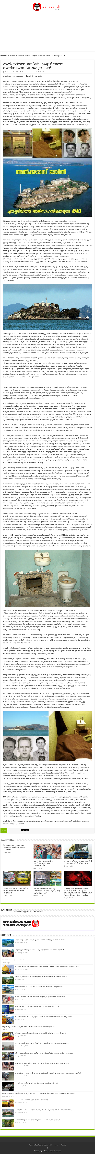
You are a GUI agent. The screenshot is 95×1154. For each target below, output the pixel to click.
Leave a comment (28, 72)
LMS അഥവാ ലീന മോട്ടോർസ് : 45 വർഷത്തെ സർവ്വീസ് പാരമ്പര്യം (16, 890)
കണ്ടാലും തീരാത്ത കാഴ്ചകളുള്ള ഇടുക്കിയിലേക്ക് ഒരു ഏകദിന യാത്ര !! (41, 976)
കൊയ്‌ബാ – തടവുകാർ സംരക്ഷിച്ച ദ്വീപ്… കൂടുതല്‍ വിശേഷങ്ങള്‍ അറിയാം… (44, 1110)
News (10, 55)
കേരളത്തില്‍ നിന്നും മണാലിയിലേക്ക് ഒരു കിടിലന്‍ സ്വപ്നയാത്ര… (39, 986)
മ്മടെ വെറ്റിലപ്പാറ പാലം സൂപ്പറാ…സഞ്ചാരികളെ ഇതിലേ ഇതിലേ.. (40, 940)
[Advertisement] (47, 30)
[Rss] (47, 1147)
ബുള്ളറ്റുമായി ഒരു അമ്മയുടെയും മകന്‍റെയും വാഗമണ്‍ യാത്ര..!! (39, 950)
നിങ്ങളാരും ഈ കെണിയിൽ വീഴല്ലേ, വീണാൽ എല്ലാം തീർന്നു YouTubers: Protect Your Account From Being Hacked (78, 891)
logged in (26, 912)
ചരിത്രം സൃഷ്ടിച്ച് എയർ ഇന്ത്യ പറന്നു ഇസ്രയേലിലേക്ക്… (37, 1083)
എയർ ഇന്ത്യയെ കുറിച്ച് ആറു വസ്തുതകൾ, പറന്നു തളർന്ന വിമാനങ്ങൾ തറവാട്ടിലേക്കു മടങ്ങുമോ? (38, 1093)
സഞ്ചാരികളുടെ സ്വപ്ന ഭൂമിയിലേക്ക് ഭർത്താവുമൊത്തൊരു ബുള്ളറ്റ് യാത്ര (43, 1016)
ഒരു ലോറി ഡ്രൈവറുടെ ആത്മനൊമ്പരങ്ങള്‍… (33, 1100)
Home (4, 55)
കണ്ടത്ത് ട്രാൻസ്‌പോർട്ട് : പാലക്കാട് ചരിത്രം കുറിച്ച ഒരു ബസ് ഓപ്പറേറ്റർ (47, 890)
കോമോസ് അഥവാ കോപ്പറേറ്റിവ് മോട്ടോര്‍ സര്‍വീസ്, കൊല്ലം (78, 862)
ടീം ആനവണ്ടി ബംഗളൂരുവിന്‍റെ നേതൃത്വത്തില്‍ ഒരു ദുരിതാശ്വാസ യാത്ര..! (44, 1053)
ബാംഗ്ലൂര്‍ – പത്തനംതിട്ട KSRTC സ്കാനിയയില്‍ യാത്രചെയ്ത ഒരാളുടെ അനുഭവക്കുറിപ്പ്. (48, 1073)
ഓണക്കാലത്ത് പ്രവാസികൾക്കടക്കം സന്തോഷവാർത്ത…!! (37, 1006)
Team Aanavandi (44, 1145)
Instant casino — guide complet (13, 960)
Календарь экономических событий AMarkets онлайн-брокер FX (14, 847)
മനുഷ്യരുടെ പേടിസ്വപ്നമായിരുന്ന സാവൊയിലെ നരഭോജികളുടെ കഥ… (29, 1026)
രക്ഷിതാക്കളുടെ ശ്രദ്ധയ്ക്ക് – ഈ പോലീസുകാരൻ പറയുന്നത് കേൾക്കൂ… (42, 1063)
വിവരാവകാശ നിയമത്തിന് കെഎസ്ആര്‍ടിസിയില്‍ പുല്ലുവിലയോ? (40, 1033)
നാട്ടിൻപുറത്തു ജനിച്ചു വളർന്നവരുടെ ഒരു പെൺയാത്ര (43, 863)
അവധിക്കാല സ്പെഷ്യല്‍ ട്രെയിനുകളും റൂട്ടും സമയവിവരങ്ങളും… (40, 996)
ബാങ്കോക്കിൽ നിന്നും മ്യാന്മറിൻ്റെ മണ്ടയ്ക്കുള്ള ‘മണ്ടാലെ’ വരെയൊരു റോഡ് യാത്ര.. (47, 966)
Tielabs (63, 1145)
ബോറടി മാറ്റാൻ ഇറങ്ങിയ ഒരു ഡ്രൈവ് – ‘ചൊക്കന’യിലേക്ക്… (38, 1120)
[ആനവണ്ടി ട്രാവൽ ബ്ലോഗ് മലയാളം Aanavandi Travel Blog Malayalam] (47, 6)
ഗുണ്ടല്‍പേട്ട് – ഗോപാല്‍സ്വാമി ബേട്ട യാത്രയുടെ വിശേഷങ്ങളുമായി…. (42, 1043)
